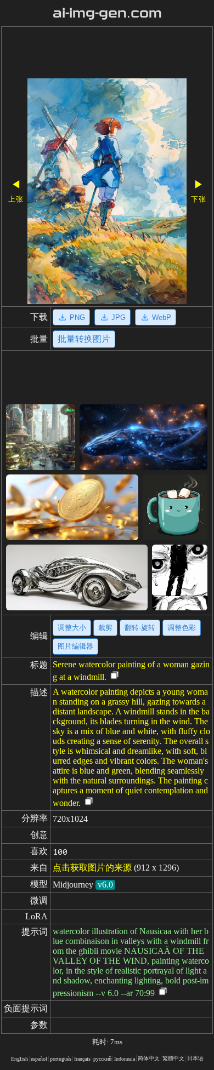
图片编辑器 (75, 646)
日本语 (195, 1058)
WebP (161, 317)
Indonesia (124, 1059)
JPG (118, 317)
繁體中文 (173, 1058)
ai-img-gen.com (107, 13)
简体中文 (149, 1058)
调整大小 (72, 627)
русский (102, 1059)
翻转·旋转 (140, 627)
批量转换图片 (84, 339)
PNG (77, 317)
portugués (60, 1059)
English (19, 1059)
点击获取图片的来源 (92, 867)
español (39, 1059)
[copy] (114, 676)
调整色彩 (181, 627)
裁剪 (105, 627)
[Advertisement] (107, 53)
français (82, 1059)
